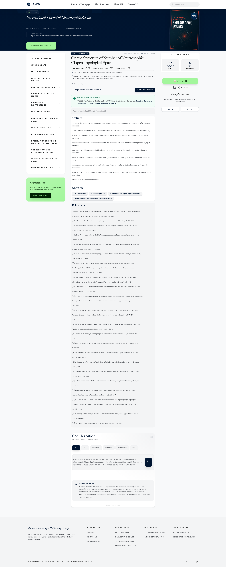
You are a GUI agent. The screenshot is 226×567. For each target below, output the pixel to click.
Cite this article (145, 90)
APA (85, 448)
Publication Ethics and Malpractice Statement (46, 142)
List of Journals (102, 4)
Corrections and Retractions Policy (46, 151)
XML (170, 109)
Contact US (133, 4)
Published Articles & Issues (46, 95)
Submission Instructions (46, 104)
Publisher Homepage (80, 4)
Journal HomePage (46, 58)
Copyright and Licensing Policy (46, 120)
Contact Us (92, 537)
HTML (190, 109)
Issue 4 (136, 54)
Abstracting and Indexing (46, 79)
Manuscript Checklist (124, 537)
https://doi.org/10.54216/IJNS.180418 (88, 90)
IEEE (134, 448)
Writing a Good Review (182, 533)
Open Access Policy (46, 168)
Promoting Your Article (125, 545)
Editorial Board (46, 71)
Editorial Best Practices (154, 533)
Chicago (95, 448)
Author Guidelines (46, 128)
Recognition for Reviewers (184, 537)
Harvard (108, 448)
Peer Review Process (46, 134)
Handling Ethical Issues (154, 537)
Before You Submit (122, 533)
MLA (76, 448)
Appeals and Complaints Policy (46, 160)
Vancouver (122, 448)
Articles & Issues (46, 111)
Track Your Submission (125, 541)
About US (118, 4)
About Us (90, 533)
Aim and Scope (46, 65)
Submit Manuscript (41, 46)
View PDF (182, 81)
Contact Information (46, 87)
